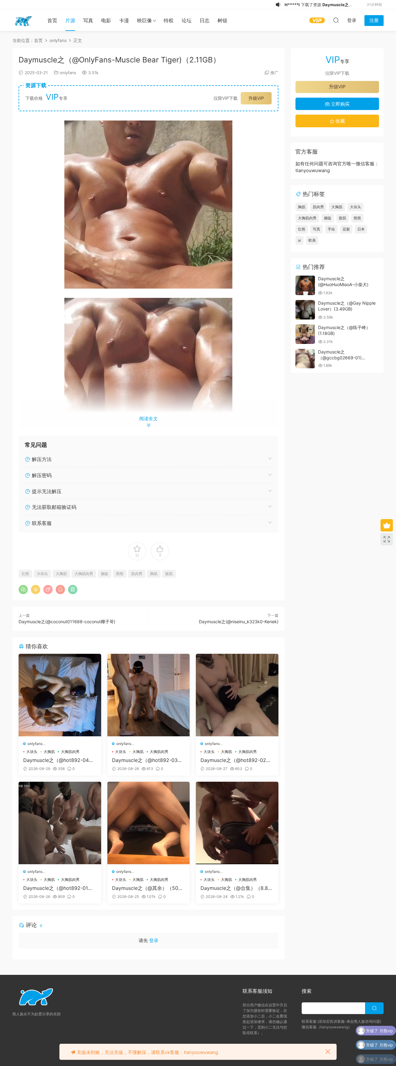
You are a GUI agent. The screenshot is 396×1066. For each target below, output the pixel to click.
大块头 (42, 573)
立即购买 (340, 104)
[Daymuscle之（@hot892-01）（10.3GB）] (60, 823)
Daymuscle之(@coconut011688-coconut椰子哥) (67, 621)
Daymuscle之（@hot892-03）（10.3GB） (147, 760)
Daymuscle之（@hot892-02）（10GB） (235, 760)
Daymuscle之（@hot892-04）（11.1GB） (58, 760)
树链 (222, 20)
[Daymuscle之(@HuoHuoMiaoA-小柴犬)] (305, 285)
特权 (169, 20)
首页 (52, 20)
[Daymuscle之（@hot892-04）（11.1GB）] (60, 695)
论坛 (187, 20)
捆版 (104, 573)
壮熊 (25, 573)
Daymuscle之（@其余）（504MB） (146, 888)
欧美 (312, 240)
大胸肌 (61, 573)
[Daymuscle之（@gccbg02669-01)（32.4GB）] (305, 358)
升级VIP (256, 98)
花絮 (346, 229)
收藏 (339, 121)
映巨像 (144, 20)
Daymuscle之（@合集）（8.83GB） (235, 888)
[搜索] (336, 20)
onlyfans (68, 72)
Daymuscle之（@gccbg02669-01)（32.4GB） (340, 357)
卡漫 (124, 20)
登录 (153, 940)
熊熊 (119, 573)
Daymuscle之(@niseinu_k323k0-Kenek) (238, 621)
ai (299, 240)
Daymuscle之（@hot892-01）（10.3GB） (58, 888)
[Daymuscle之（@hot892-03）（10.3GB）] (148, 695)
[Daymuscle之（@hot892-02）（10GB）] (237, 695)
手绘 (331, 229)
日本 (361, 229)
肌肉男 (136, 573)
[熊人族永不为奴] (23, 20)
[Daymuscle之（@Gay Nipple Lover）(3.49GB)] (305, 309)
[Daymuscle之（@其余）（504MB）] (148, 823)
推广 (274, 72)
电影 (106, 20)
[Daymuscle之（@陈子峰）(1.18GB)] (305, 334)
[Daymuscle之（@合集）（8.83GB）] (237, 823)
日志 (204, 20)
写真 (88, 20)
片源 (70, 20)
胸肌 (153, 573)
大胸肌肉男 (84, 573)
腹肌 (169, 573)
